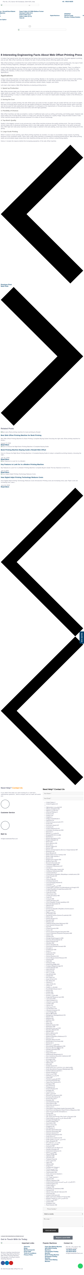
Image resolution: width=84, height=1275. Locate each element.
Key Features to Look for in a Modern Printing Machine (22, 464)
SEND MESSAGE (50, 1230)
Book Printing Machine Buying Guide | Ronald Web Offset (23, 450)
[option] (64, 802)
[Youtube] (11, 1263)
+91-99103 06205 (7, 817)
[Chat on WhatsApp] (80, 1266)
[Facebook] (3, 1263)
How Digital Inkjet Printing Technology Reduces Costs (22, 477)
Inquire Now (82, 637)
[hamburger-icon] (29, 5)
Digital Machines (55, 15)
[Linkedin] (7, 1263)
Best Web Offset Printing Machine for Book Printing (21, 435)
